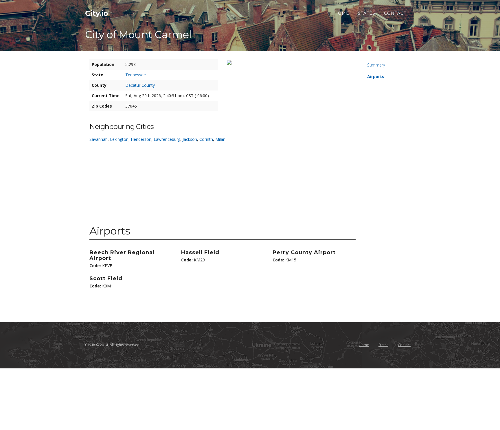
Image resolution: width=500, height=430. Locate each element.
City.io (96, 13)
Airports (375, 76)
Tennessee (135, 74)
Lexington (119, 139)
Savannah (98, 139)
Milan (220, 139)
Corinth (206, 139)
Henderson (141, 139)
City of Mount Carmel (138, 34)
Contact (395, 13)
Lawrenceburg (167, 139)
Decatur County (140, 85)
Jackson (190, 139)
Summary (376, 65)
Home (341, 13)
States (366, 13)
